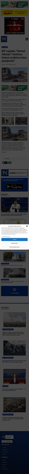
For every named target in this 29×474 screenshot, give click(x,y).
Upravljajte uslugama (6, 236)
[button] (27, 226)
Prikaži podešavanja (14, 247)
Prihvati (14, 239)
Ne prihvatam (14, 243)
